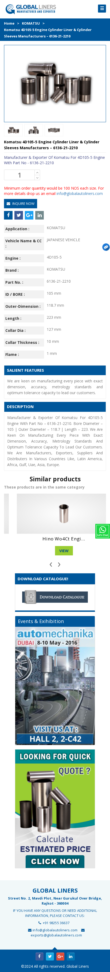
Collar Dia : (15, 330)
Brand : (12, 270)
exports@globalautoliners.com (56, 935)
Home (9, 23)
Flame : (12, 354)
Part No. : (14, 282)
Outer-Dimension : (23, 306)
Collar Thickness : (22, 342)
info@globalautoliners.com (80, 193)
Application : (17, 228)
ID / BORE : (15, 294)
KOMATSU (31, 23)
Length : (13, 318)
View (55, 550)
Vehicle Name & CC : (23, 243)
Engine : (13, 258)
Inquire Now (22, 203)
